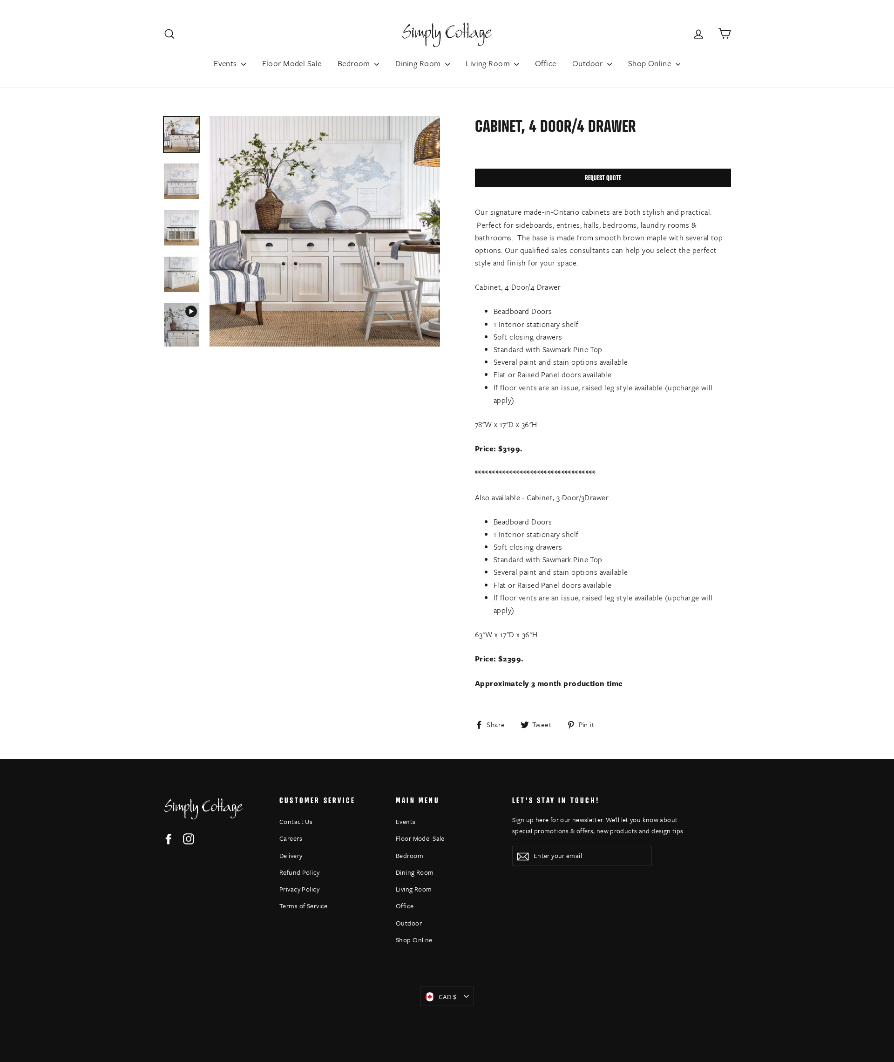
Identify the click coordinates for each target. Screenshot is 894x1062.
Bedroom (355, 63)
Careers (290, 838)
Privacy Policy (299, 889)
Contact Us (295, 821)
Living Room (489, 63)
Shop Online (650, 63)
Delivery (290, 855)
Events (226, 63)
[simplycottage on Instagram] (188, 838)
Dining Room (419, 63)
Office (545, 63)
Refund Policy (299, 872)
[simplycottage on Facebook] (168, 838)
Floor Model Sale (292, 63)
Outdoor (588, 63)
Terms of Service (303, 906)
